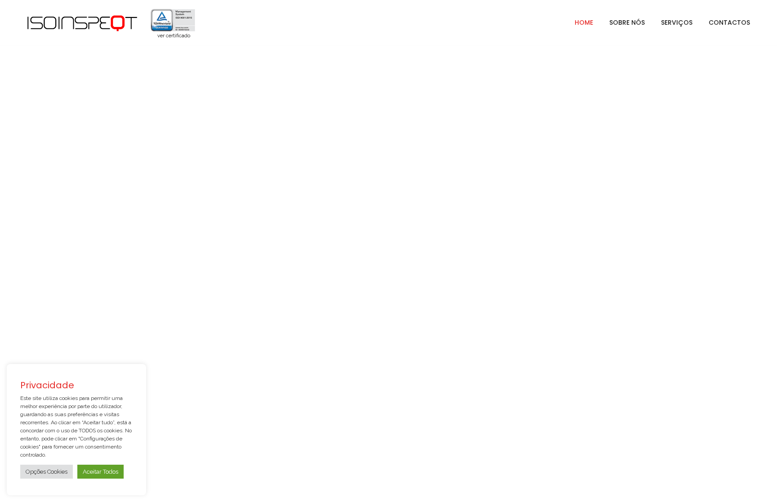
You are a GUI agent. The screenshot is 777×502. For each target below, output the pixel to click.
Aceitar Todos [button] (100, 471)
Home (584, 22)
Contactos (729, 22)
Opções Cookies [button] (46, 471)
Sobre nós (627, 22)
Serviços (676, 22)
